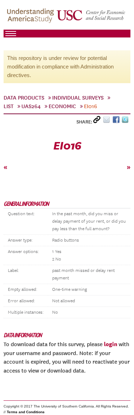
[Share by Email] (108, 121)
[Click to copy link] (98, 121)
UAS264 (31, 106)
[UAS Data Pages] (31, 18)
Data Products (24, 98)
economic (62, 106)
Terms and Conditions (26, 412)
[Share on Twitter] (125, 121)
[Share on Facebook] (117, 121)
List (9, 106)
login (110, 344)
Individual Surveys (78, 98)
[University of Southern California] (91, 18)
